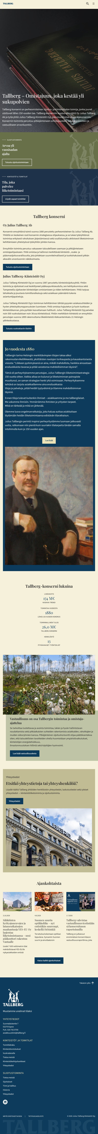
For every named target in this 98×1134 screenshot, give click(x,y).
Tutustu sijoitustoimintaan (17, 162)
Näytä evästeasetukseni (12, 1116)
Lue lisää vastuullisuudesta (24, 753)
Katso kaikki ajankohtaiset (49, 960)
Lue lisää (49, 440)
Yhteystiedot (14, 801)
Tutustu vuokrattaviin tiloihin (19, 328)
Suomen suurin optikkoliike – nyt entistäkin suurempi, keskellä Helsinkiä (47, 925)
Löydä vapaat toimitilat (15, 199)
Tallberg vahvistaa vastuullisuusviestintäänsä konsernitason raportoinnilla (80, 925)
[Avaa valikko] (93, 3)
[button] (87, 3)
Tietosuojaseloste (36, 1116)
